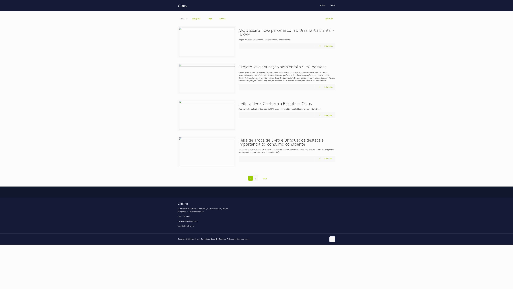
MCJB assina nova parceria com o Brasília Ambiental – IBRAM (287, 32)
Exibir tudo (329, 19)
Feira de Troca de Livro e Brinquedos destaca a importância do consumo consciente (281, 142)
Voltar (264, 178)
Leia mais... (328, 46)
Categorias (196, 19)
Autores (222, 19)
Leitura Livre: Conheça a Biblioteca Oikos (275, 103)
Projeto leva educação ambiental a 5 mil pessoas (282, 67)
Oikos (333, 6)
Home (322, 6)
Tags (210, 19)
